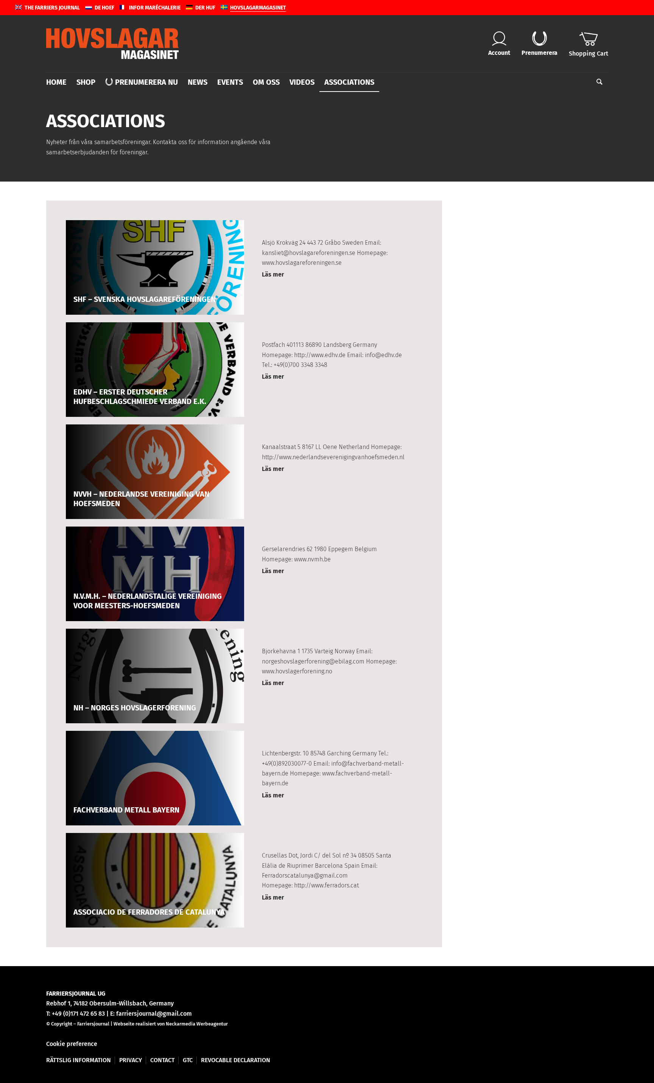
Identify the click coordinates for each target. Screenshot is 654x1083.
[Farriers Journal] (112, 43)
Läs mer (273, 274)
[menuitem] (59, 82)
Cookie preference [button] (71, 1043)
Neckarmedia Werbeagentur (197, 1024)
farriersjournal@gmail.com (154, 1013)
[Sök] (597, 82)
